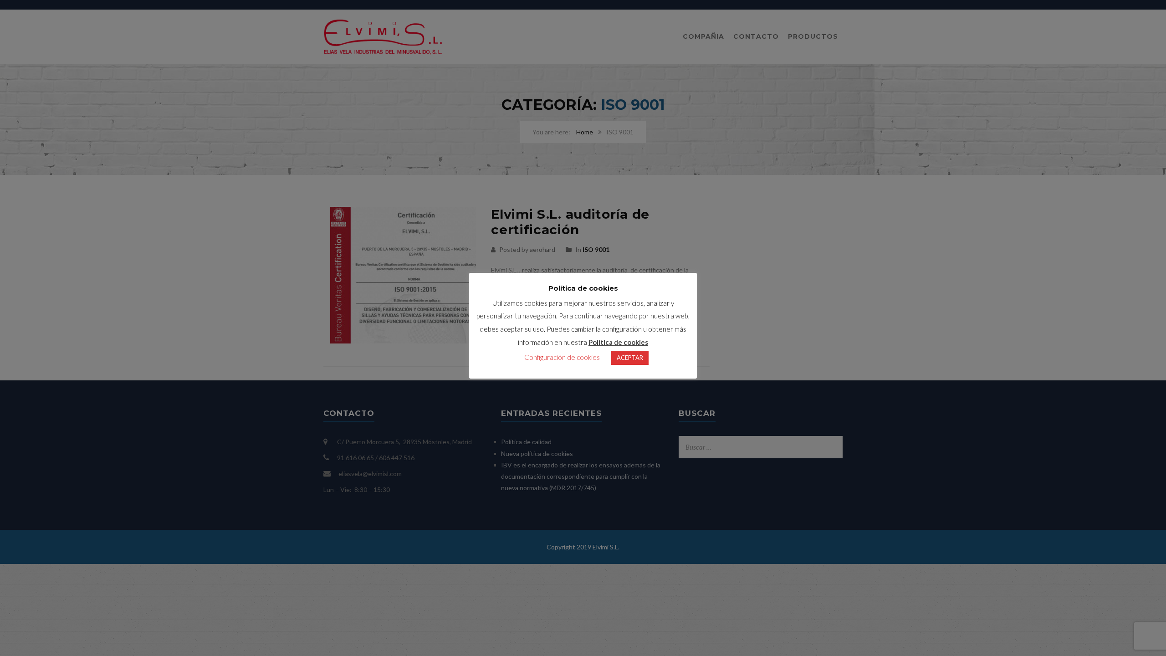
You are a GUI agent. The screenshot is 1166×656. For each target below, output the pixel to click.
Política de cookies (618, 342)
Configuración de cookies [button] (562, 357)
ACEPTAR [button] (630, 357)
